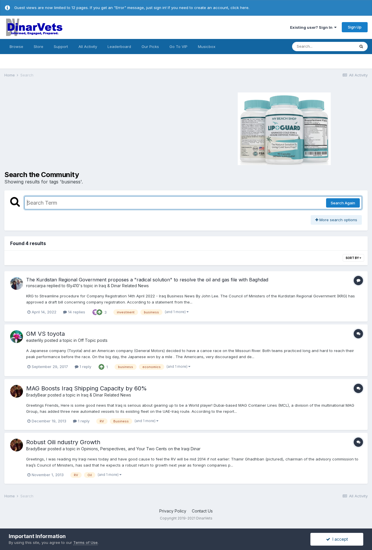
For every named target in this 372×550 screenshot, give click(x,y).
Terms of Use (85, 542)
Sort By (353, 258)
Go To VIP (178, 46)
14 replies (76, 312)
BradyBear (36, 394)
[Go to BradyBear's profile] (16, 391)
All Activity (87, 46)
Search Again (343, 203)
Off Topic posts (93, 340)
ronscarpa (36, 285)
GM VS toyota (45, 333)
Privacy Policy (172, 510)
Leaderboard (119, 46)
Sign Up (355, 27)
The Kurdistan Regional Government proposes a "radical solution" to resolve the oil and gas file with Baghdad (147, 280)
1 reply (84, 366)
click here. (239, 7)
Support (61, 46)
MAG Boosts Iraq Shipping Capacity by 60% (86, 388)
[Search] (361, 46)
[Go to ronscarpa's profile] (16, 283)
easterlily (34, 340)
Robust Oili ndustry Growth (63, 442)
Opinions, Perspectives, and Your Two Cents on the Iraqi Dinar (141, 448)
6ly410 (73, 285)
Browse (16, 46)
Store (38, 46)
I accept (339, 539)
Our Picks (150, 46)
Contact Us (202, 510)
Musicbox (206, 46)
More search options (337, 219)
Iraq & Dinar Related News (124, 285)
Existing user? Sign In (312, 27)
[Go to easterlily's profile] (16, 336)
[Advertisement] (90, 128)
